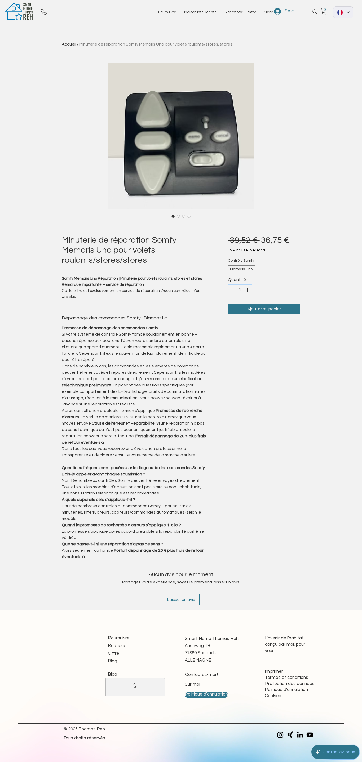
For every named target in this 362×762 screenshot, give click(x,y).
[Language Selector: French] (343, 12)
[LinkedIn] (300, 735)
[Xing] (290, 735)
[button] (324, 11)
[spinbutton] (240, 290)
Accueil (69, 44)
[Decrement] (232, 290)
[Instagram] (280, 735)
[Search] (314, 11)
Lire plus (69, 296)
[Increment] (247, 290)
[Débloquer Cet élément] (135, 687)
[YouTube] (310, 735)
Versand (257, 250)
